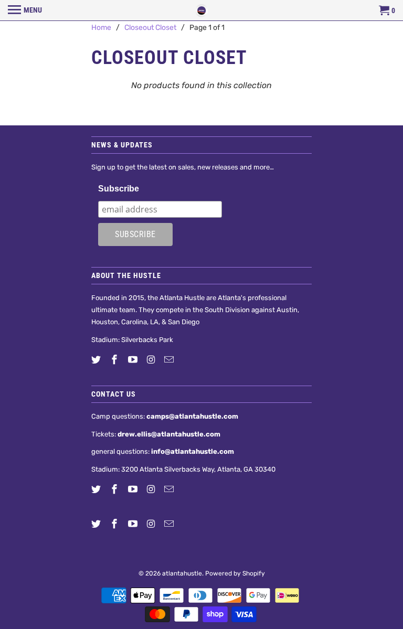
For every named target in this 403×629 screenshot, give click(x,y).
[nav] (25, 10)
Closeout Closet (150, 27)
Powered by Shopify (235, 573)
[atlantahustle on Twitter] (97, 360)
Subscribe (118, 188)
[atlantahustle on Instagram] (151, 360)
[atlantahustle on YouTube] (134, 360)
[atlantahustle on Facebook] (115, 360)
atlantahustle (182, 573)
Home (101, 27)
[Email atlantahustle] (170, 360)
